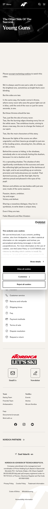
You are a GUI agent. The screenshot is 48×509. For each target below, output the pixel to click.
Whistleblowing (27, 491)
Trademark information (36, 483)
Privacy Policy (9, 483)
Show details (35, 262)
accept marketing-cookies (20, 73)
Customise (22, 277)
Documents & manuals (11, 414)
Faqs (4, 411)
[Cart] (44, 4)
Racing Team (7, 397)
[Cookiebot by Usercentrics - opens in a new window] (35, 222)
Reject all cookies (24, 284)
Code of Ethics (14, 491)
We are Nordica (31, 404)
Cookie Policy (21, 483)
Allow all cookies (24, 269)
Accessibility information (24, 499)
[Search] (39, 4)
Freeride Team (8, 401)
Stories (28, 401)
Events (27, 397)
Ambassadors (8, 404)
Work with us (7, 418)
